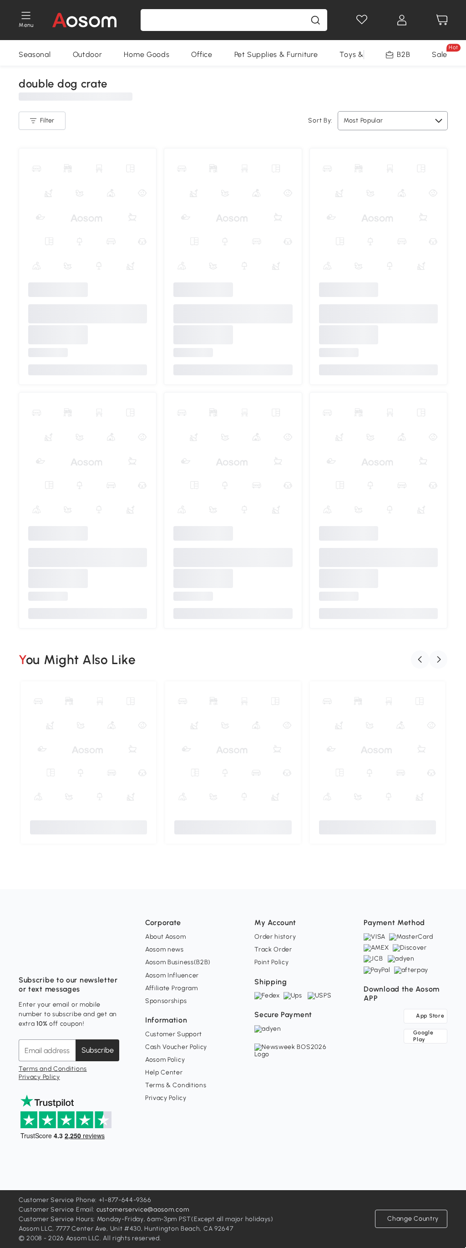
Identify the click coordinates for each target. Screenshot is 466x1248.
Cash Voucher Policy (176, 1047)
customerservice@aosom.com (142, 1209)
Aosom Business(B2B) (178, 962)
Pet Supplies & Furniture (276, 54)
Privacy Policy (39, 1077)
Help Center (164, 1072)
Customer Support (173, 1034)
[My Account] (401, 20)
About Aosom (165, 937)
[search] (315, 20)
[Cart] (441, 20)
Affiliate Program (171, 988)
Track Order (273, 949)
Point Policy (271, 962)
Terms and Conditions (53, 1069)
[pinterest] (86, 957)
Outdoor (87, 54)
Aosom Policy (165, 1060)
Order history (275, 937)
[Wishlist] (361, 20)
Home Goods (146, 54)
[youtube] (66, 957)
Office (201, 54)
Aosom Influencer (172, 975)
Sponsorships (166, 1001)
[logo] (84, 20)
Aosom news (164, 949)
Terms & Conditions (176, 1085)
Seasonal (35, 54)
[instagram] (46, 957)
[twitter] (106, 957)
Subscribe (97, 1050)
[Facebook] (26, 957)
